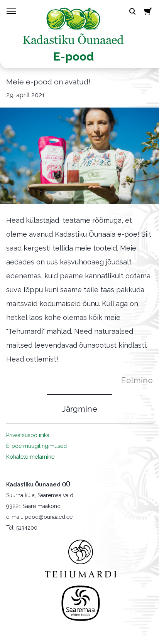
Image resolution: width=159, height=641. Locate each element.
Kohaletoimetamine (30, 457)
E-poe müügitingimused (36, 446)
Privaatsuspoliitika (27, 435)
